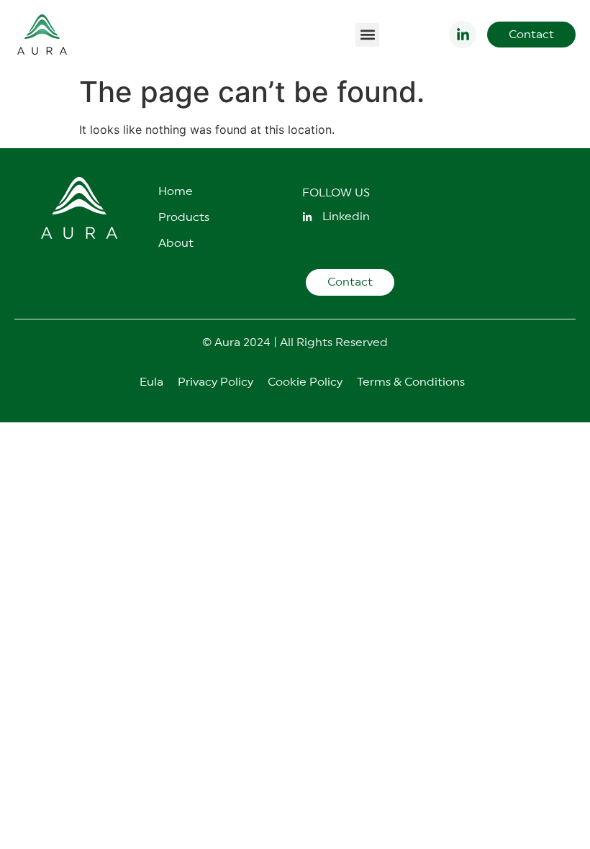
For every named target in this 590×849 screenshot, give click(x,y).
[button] (367, 35)
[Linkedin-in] (462, 34)
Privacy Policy (215, 382)
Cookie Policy (305, 382)
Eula (151, 382)
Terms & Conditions (411, 382)
